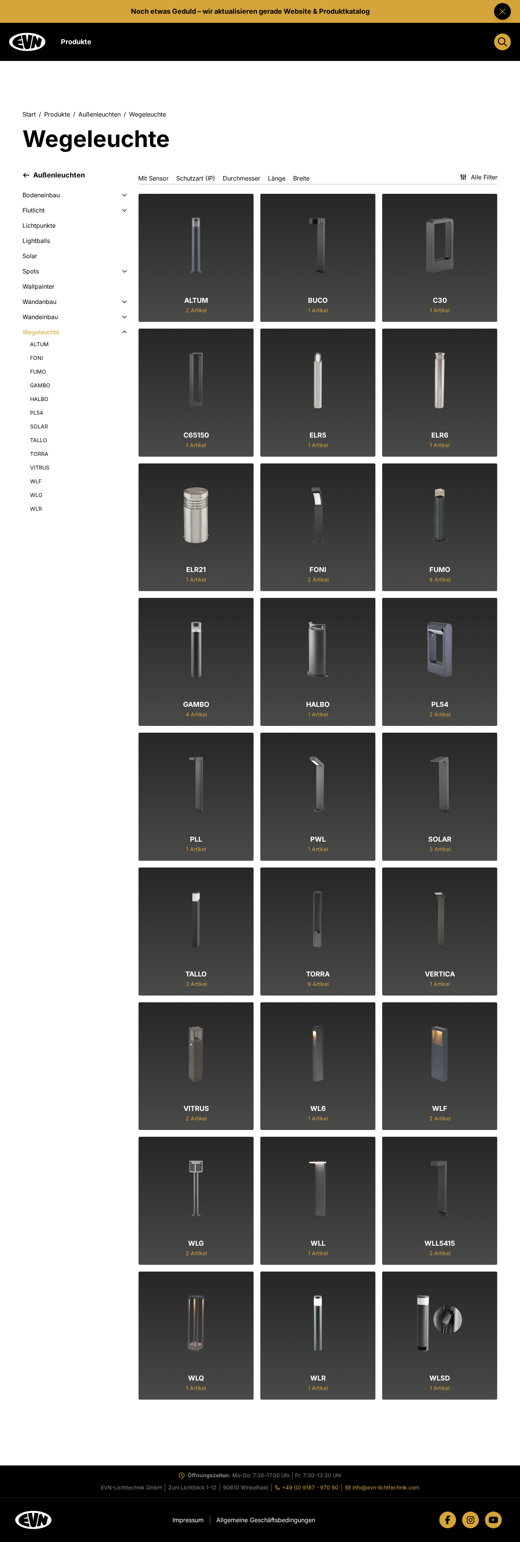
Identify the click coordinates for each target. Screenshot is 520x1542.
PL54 (36, 412)
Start (29, 114)
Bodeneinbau (41, 195)
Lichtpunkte (39, 225)
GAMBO (40, 385)
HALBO (39, 399)
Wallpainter (38, 286)
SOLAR (39, 426)
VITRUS (39, 467)
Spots (30, 271)
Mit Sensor (153, 178)
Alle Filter (484, 177)
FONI (36, 358)
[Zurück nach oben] (489, 1521)
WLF (35, 481)
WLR (36, 508)
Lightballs (36, 240)
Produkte (57, 114)
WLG (36, 495)
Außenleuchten (99, 114)
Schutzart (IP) (195, 178)
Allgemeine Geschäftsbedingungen (265, 1520)
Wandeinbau (40, 317)
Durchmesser (241, 178)
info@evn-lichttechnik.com (383, 1487)
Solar (29, 256)
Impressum (188, 1520)
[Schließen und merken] (502, 11)
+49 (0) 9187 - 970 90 (308, 1487)
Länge (277, 178)
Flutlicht (33, 210)
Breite (301, 178)
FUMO (38, 371)
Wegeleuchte (40, 332)
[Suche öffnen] (502, 42)
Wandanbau (39, 301)
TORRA (39, 454)
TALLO (38, 440)
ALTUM (39, 344)
